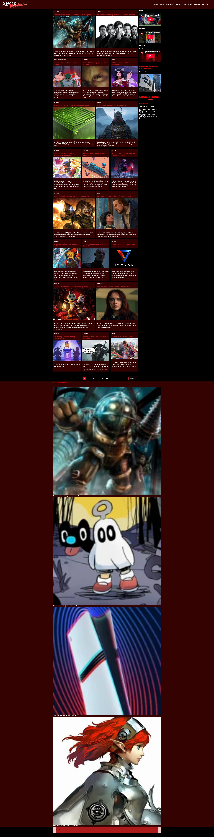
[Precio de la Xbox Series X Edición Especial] (74, 123)
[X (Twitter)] (203, 4)
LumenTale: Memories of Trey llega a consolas (64, 154)
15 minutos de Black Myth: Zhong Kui (112, 105)
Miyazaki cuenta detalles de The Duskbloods (123, 154)
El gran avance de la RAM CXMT (147, 112)
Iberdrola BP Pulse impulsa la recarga (148, 109)
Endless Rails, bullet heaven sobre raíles (94, 154)
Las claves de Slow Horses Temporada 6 (113, 287)
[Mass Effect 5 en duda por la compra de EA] (74, 213)
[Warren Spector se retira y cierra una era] (67, 350)
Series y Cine (169, 4)
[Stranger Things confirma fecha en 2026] (117, 213)
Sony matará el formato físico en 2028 (64, 715)
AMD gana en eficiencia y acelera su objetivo (147, 107)
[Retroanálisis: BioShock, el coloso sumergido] (74, 32)
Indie (185, 4)
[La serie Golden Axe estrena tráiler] (67, 76)
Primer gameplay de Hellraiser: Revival (95, 245)
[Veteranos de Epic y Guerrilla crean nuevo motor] (124, 258)
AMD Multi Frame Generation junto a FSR (148, 117)
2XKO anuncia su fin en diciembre (121, 64)
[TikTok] (208, 4)
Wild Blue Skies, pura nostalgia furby (66, 245)
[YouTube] (205, 4)
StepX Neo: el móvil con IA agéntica (147, 114)
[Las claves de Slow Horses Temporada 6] (117, 304)
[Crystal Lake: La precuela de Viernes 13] (96, 76)
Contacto (197, 4)
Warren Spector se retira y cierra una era (64, 337)
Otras (190, 4)
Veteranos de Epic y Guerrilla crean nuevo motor (123, 245)
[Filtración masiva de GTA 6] (124, 348)
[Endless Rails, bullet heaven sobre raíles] (96, 167)
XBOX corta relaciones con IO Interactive (65, 825)
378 (107, 378)
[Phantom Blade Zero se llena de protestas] (96, 350)
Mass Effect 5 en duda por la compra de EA (71, 196)
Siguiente (132, 378)
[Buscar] (210, 4)
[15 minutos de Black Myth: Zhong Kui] (117, 123)
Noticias (155, 4)
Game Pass (178, 4)
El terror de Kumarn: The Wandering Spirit (71, 287)
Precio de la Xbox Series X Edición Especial (71, 105)
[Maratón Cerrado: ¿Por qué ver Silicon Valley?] (117, 32)
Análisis (162, 4)
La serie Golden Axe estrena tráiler (65, 64)
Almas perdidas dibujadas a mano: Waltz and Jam (68, 606)
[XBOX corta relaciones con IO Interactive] (107, 771)
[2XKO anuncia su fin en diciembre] (124, 76)
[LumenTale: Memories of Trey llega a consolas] (67, 167)
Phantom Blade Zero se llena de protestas (96, 337)
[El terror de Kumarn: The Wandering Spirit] (74, 304)
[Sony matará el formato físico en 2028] (107, 661)
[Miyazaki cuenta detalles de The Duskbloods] (124, 167)
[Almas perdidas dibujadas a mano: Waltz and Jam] (107, 551)
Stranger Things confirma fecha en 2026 (114, 196)
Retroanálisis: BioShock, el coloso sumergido (72, 15)
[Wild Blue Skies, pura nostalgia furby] (67, 258)
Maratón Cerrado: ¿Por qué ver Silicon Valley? (116, 15)
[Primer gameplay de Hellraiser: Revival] (96, 258)
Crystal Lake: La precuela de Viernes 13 (94, 64)
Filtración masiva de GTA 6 (122, 337)
